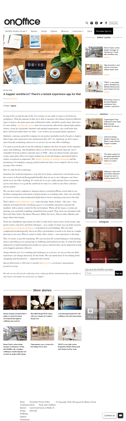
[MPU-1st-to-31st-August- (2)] (104, 203)
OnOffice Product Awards (15, 31)
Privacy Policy (44, 401)
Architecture (25, 404)
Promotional (24, 419)
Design (44, 31)
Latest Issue (77, 31)
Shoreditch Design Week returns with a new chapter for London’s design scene (42, 316)
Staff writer (13, 98)
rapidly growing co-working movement (52, 159)
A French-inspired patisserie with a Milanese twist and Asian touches (69, 314)
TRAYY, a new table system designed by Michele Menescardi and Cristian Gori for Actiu (69, 346)
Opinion (54, 31)
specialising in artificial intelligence (19, 227)
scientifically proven (26, 125)
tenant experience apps (25, 201)
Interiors (34, 31)
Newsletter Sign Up (103, 31)
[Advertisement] (104, 363)
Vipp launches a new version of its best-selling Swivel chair (42, 345)
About (89, 31)
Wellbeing (24, 413)
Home (22, 401)
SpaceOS (46, 262)
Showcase (65, 31)
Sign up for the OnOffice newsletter (99, 269)
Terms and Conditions (47, 404)
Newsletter (34, 401)
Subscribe (113, 23)
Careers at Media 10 (46, 407)
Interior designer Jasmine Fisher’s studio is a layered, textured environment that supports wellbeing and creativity (15, 317)
